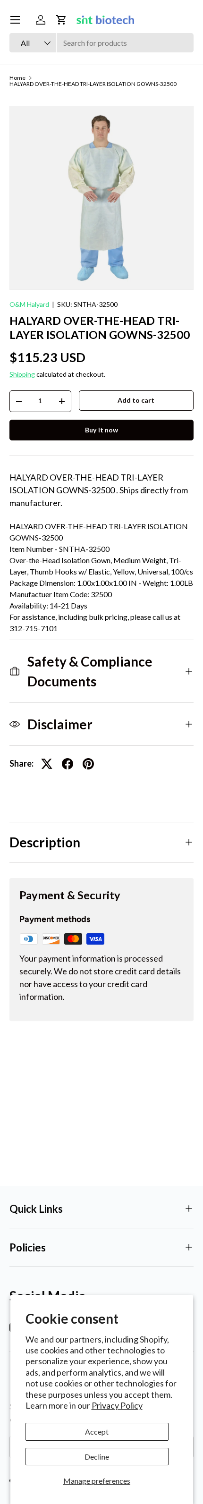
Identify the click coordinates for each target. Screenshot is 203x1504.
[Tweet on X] (46, 763)
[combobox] (101, 42)
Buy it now (101, 430)
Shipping (22, 374)
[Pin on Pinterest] (88, 763)
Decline (97, 1456)
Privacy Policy (117, 1405)
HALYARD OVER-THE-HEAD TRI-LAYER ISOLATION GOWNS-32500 (93, 84)
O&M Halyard (29, 304)
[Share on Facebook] (67, 763)
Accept (97, 1431)
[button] (61, 19)
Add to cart (136, 400)
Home (17, 78)
